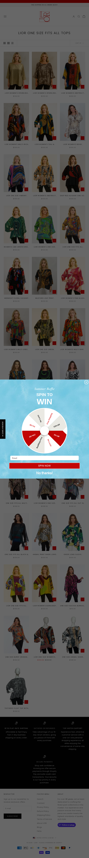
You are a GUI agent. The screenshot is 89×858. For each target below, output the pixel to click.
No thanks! (44, 473)
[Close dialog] (86, 382)
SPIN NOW (44, 465)
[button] (2, 429)
